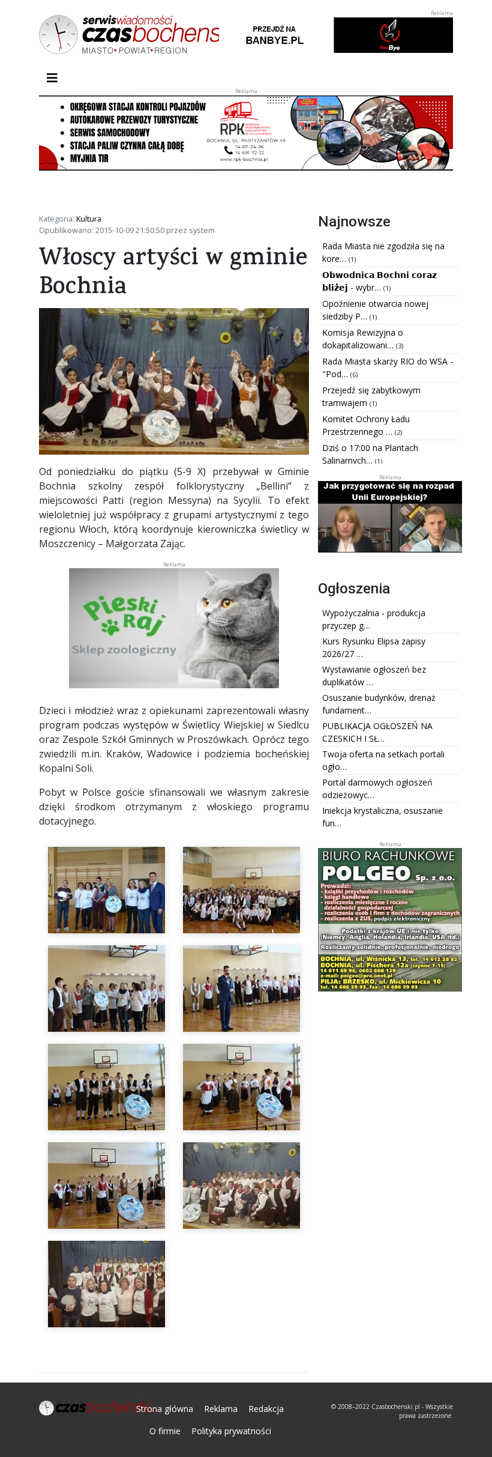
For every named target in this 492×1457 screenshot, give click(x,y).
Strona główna (164, 1408)
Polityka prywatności (231, 1431)
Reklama (221, 1408)
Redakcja (266, 1408)
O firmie (165, 1431)
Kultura (88, 218)
